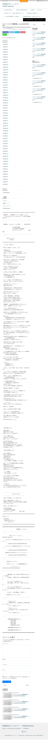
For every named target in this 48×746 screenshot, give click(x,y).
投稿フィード (6, 203)
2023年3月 (5, 148)
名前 (4, 659)
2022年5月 (5, 174)
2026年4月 (5, 54)
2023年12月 (5, 125)
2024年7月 (5, 108)
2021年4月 (5, 184)
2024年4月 (5, 115)
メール (4, 664)
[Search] (44, 24)
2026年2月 (5, 59)
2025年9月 (5, 72)
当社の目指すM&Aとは (8, 9)
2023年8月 (5, 135)
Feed (24, 731)
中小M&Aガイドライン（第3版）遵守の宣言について (13, 13)
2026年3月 (5, 57)
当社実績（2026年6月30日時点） (22, 9)
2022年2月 (5, 181)
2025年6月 (5, 80)
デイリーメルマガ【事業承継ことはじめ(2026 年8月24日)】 (38, 56)
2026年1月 (5, 62)
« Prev (5, 685)
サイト (3, 670)
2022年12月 (5, 156)
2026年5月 (5, 52)
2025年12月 (5, 64)
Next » (27, 685)
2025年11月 (5, 67)
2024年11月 (5, 97)
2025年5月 (5, 82)
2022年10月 (5, 161)
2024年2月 (5, 120)
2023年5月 (5, 143)
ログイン (5, 200)
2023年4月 (5, 146)
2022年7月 (5, 169)
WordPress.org (6, 208)
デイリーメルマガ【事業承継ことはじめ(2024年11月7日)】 (38, 74)
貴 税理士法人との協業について (32, 13)
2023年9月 (5, 133)
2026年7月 (5, 46)
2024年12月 (5, 95)
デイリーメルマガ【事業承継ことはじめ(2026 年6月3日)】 (38, 66)
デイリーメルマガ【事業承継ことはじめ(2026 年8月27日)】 (38, 39)
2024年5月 (5, 113)
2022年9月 (5, 163)
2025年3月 (5, 87)
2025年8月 (5, 74)
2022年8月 (5, 166)
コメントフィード (7, 205)
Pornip (35, 70)
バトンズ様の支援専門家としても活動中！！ (12, 16)
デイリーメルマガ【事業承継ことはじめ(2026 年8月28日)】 (38, 34)
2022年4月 (5, 176)
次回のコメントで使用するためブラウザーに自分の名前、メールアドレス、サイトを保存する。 (16, 677)
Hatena (17, 32)
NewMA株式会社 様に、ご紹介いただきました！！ (32, 16)
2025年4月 (5, 85)
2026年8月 (5, 44)
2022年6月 (5, 171)
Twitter (12, 32)
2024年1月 (5, 123)
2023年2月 (5, 151)
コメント (5, 643)
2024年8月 (5, 105)
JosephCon (36, 78)
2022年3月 (5, 179)
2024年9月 (5, 102)
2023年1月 (5, 153)
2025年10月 (5, 69)
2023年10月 (5, 130)
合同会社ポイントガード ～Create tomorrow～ (18, 726)
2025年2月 (5, 90)
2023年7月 (5, 138)
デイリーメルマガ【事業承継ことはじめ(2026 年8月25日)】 (38, 50)
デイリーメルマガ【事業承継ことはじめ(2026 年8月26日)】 (38, 45)
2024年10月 (5, 100)
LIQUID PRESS (39, 735)
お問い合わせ (39, 9)
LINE (5, 34)
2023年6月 (5, 141)
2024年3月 (5, 118)
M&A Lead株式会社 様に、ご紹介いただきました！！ (34, 19)
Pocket (23, 32)
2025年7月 (5, 77)
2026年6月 (5, 49)
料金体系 (32, 9)
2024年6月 (5, 110)
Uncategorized (13, 37)
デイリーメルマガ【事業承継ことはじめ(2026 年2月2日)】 (38, 82)
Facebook (6, 32)
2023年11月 (5, 128)
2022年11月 (5, 158)
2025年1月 (5, 92)
